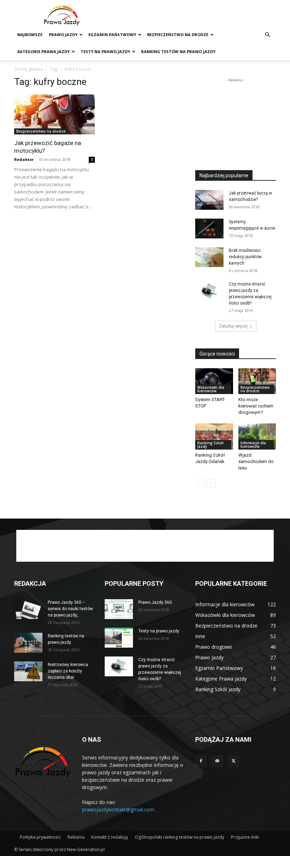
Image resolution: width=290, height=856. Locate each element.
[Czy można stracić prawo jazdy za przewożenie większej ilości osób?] (209, 291)
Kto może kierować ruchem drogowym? (255, 406)
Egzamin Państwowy (112, 34)
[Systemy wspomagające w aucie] (209, 228)
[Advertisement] (193, 15)
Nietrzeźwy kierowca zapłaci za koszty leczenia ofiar (68, 671)
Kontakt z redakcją (109, 837)
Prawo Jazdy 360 (155, 602)
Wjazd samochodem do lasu (256, 461)
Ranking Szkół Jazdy (210, 444)
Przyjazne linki (245, 837)
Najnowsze (29, 34)
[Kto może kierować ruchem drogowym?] (257, 381)
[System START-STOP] (214, 381)
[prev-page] (199, 483)
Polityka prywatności (40, 837)
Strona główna (28, 69)
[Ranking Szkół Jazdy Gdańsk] (214, 436)
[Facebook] (201, 761)
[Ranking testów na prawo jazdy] (28, 643)
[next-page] (211, 483)
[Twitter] (233, 761)
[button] (267, 34)
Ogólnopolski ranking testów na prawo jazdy (179, 837)
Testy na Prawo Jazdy (105, 51)
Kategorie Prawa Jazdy (43, 51)
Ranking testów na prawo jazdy (178, 51)
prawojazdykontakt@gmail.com (118, 809)
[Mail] (217, 761)
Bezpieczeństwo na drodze (177, 34)
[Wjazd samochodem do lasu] (257, 436)
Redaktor (24, 159)
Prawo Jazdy (63, 34)
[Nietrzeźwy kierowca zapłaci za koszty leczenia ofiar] (28, 671)
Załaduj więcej (233, 326)
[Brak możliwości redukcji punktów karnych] (209, 257)
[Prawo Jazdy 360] (119, 609)
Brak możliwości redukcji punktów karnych (245, 257)
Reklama (76, 837)
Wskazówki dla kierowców (210, 389)
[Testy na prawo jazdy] (119, 638)
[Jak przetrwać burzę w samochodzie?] (209, 200)
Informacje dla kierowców (253, 444)
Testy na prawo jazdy (158, 631)
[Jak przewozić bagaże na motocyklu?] (54, 114)
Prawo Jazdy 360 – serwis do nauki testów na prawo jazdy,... (70, 609)
